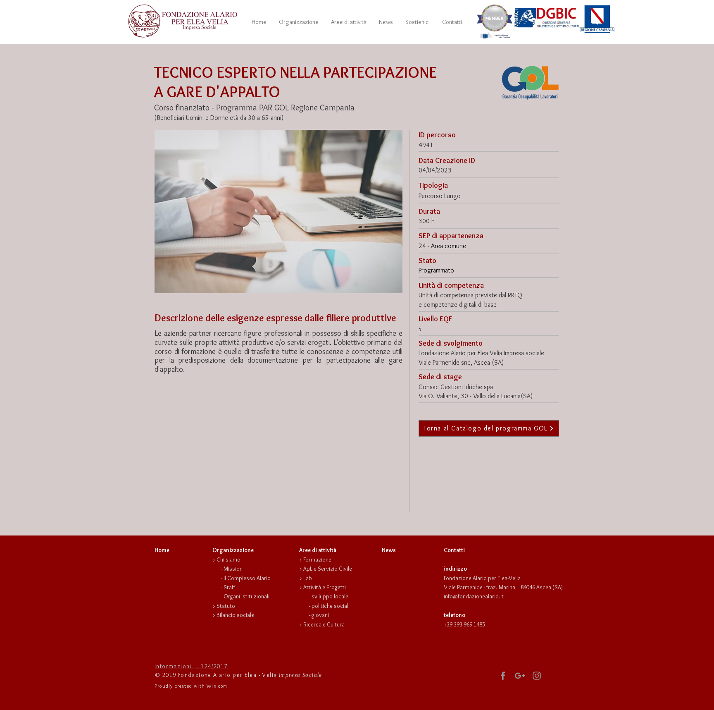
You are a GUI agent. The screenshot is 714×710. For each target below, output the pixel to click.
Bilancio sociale (235, 615)
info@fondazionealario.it (474, 596)
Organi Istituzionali (246, 596)
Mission (233, 568)
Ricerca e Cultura (324, 624)
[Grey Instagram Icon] (536, 675)
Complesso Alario (249, 578)
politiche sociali (331, 606)
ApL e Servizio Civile (327, 568)
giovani (320, 615)
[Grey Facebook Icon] (502, 675)
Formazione (317, 559)
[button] (299, 22)
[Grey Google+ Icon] (519, 675)
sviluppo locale (330, 596)
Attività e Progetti (324, 587)
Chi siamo (228, 559)
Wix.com (217, 686)
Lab (307, 578)
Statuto (226, 606)
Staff (229, 587)
